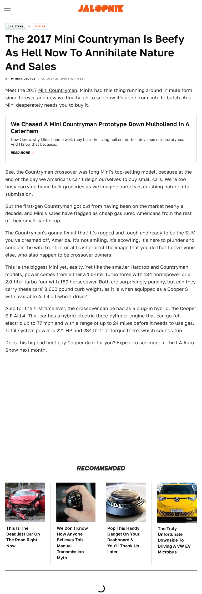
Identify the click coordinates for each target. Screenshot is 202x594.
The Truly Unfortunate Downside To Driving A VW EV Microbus (174, 540)
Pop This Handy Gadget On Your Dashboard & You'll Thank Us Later (123, 540)
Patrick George (23, 78)
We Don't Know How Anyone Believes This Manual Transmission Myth (72, 543)
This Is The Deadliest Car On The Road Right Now (23, 537)
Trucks (40, 26)
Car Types (16, 26)
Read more (20, 152)
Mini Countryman (57, 90)
